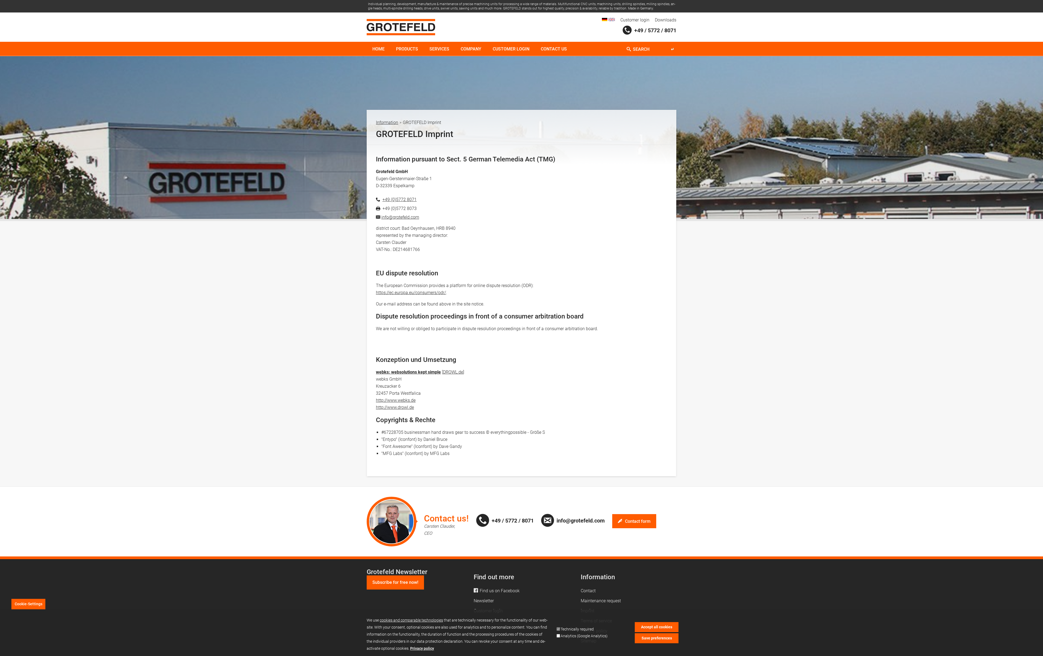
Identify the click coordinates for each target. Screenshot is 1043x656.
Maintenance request (601, 600)
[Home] (401, 27)
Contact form (638, 521)
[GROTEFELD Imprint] (611, 19)
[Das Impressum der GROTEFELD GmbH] (604, 19)
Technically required (577, 629)
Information (387, 122)
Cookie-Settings (28, 604)
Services (439, 49)
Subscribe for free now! (395, 582)
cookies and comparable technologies (411, 620)
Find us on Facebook (500, 590)
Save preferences (657, 638)
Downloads (665, 20)
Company (471, 49)
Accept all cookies (656, 627)
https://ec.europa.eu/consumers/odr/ (411, 292)
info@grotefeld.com (400, 217)
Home (378, 49)
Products (407, 49)
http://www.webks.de (396, 400)
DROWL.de (453, 372)
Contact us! (446, 518)
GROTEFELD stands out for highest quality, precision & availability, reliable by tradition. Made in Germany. (578, 8)
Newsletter (484, 600)
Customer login (634, 20)
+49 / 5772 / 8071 (655, 30)
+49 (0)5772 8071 (399, 199)
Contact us (554, 49)
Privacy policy (422, 648)
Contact (588, 590)
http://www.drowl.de (395, 407)
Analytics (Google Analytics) (584, 636)
